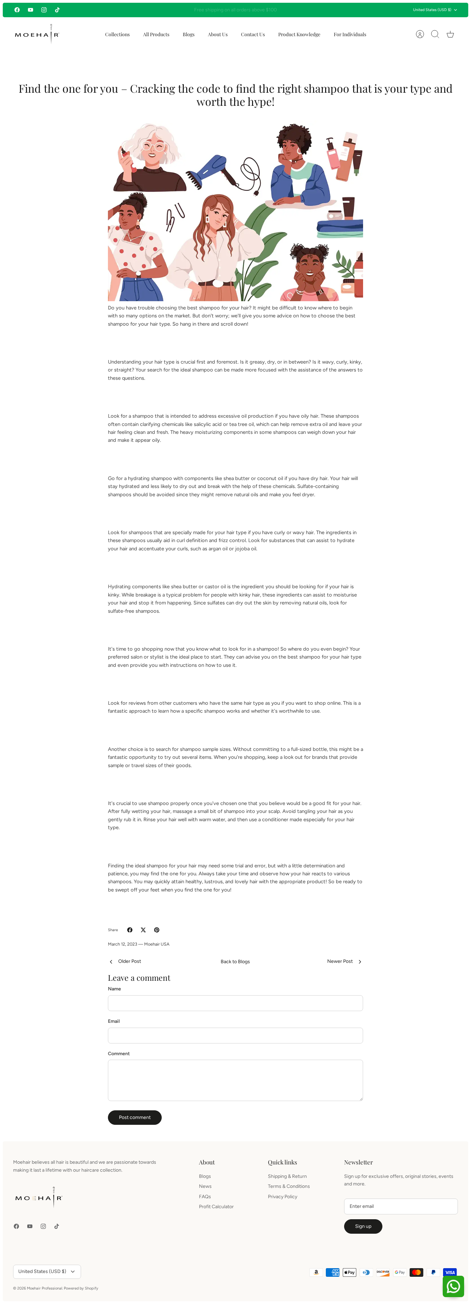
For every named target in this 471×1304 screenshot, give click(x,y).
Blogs (188, 34)
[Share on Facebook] (130, 930)
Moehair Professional (44, 1288)
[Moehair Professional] (37, 34)
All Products (156, 34)
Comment (119, 1054)
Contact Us (253, 34)
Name (114, 989)
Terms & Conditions (289, 1186)
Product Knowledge (299, 34)
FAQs (205, 1197)
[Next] (326, 10)
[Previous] (144, 10)
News (205, 1186)
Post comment (135, 1117)
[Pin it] (156, 930)
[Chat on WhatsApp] (453, 1286)
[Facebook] (17, 9)
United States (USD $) (432, 10)
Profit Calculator (216, 1207)
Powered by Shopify (81, 1288)
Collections (117, 34)
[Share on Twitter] (143, 930)
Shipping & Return (287, 1176)
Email (114, 1021)
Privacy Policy (282, 1197)
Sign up (363, 1226)
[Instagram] (44, 9)
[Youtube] (30, 9)
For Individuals (350, 34)
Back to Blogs (235, 962)
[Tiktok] (57, 9)
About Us (218, 34)
